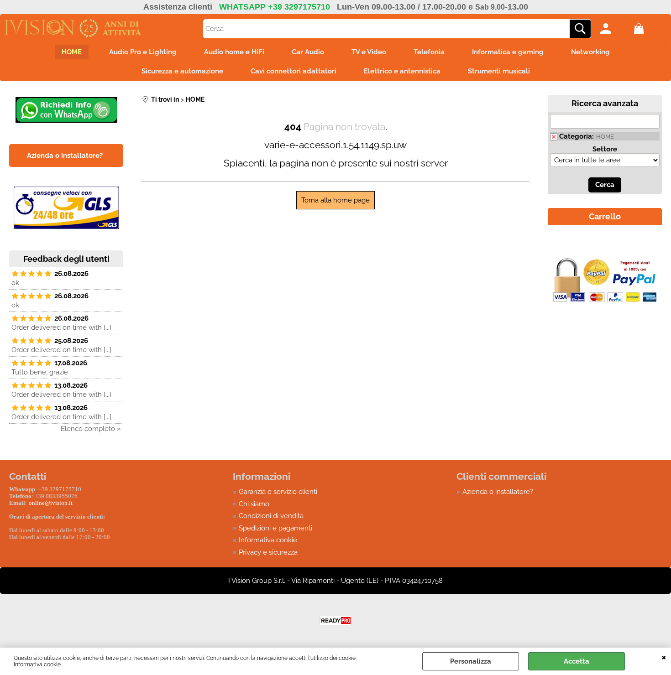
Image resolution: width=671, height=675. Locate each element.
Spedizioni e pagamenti (275, 528)
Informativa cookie (37, 664)
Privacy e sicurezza (268, 552)
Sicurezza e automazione (182, 71)
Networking (590, 52)
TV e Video (368, 52)
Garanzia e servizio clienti (278, 492)
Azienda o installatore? (497, 492)
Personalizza (470, 661)
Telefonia (429, 52)
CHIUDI (663, 656)
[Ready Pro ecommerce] (335, 620)
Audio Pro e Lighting (143, 52)
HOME (72, 52)
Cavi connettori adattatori (293, 71)
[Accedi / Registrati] (614, 29)
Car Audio (308, 52)
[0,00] (648, 29)
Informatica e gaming (508, 52)
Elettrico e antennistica (402, 71)
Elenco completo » (91, 429)
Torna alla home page (335, 200)
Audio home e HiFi (234, 52)
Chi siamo (254, 504)
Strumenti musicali (499, 71)
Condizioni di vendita (271, 516)
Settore (604, 149)
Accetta (576, 661)
